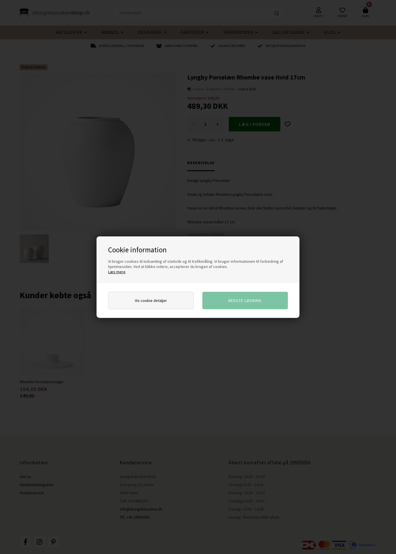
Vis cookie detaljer (151, 300)
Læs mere (117, 271)
